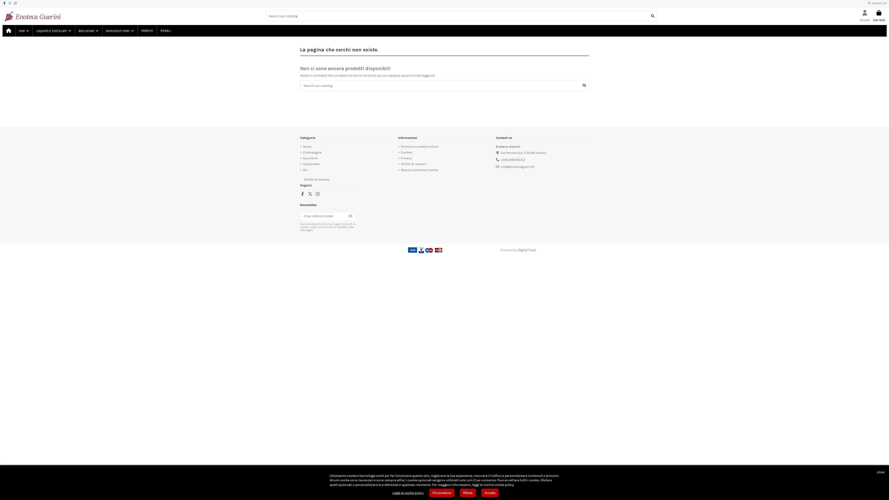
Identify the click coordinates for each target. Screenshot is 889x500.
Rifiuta (468, 493)
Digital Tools (527, 250)
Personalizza (441, 493)
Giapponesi (311, 164)
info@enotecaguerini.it (518, 167)
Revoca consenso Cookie (419, 170)
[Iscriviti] (350, 216)
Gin (305, 170)
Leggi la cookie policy (408, 493)
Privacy (406, 158)
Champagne (312, 152)
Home (307, 147)
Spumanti (310, 158)
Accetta (490, 493)
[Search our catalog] (652, 16)
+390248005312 (513, 160)
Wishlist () (879, 3)
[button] (23, 31)
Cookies (407, 152)
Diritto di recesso (413, 164)
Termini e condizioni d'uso (419, 147)
